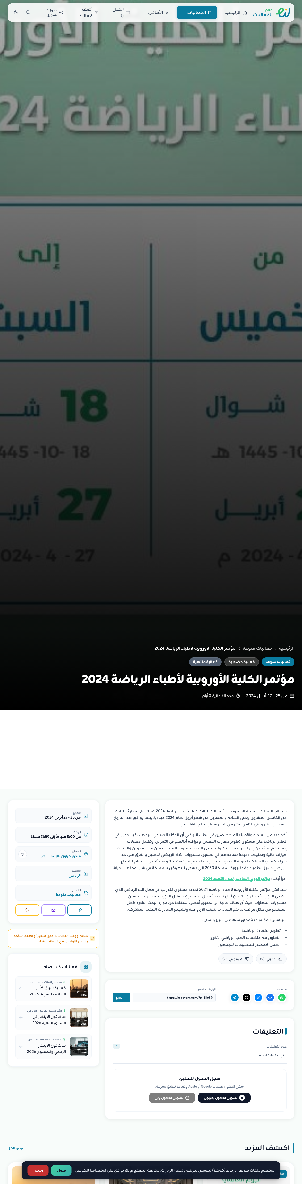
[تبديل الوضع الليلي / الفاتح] (16, 12)
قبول (61, 1170)
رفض (38, 1170)
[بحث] (28, 12)
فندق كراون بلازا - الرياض (60, 856)
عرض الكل (16, 1148)
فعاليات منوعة (257, 648)
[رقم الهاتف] (27, 910)
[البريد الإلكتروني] (53, 910)
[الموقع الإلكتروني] (79, 910)
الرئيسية (286, 648)
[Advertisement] (151, 746)
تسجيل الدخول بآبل (169, 1098)
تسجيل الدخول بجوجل (223, 1098)
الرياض (74, 875)
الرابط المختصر (207, 989)
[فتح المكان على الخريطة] (22, 854)
